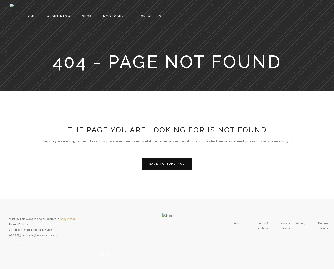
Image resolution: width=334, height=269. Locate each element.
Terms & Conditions (261, 226)
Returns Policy (323, 226)
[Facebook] (102, 254)
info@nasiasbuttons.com (44, 235)
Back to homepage (167, 163)
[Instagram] (109, 254)
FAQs (235, 223)
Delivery (300, 223)
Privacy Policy (285, 226)
